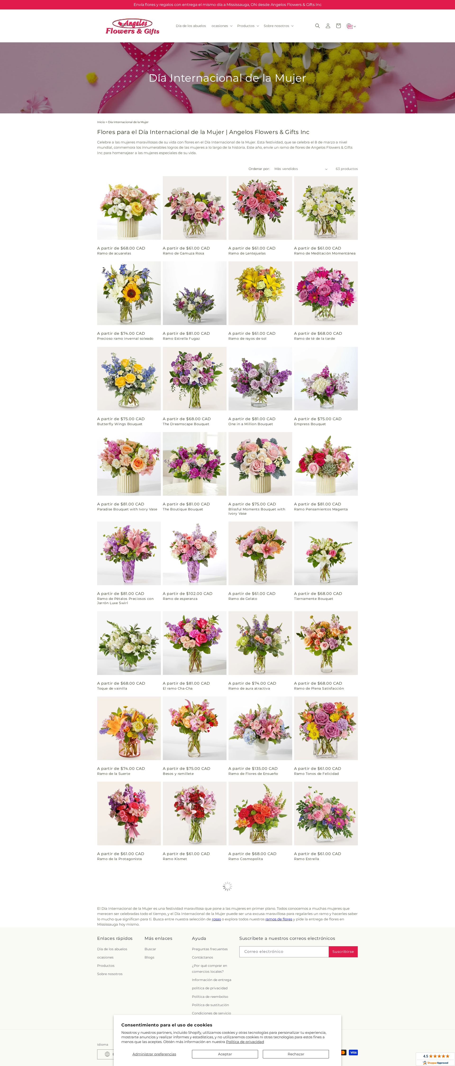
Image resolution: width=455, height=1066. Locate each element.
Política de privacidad (245, 1041)
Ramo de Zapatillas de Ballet (188, 944)
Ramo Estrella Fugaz (181, 338)
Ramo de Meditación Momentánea (324, 253)
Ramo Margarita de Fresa (120, 944)
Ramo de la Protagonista (119, 859)
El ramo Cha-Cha (178, 688)
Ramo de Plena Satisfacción (319, 688)
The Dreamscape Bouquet (186, 424)
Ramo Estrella (306, 859)
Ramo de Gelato (242, 599)
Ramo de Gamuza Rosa (183, 253)
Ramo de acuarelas (114, 253)
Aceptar (225, 1054)
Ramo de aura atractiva (249, 688)
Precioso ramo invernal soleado (125, 338)
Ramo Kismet (175, 859)
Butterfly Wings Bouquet (120, 424)
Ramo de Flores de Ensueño (253, 774)
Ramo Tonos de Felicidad (316, 774)
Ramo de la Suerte (113, 774)
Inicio (101, 122)
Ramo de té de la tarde (314, 338)
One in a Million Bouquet (250, 424)
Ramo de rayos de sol (247, 338)
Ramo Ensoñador (309, 944)
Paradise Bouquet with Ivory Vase (127, 509)
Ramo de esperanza (180, 599)
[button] (221, 26)
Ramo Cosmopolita (245, 859)
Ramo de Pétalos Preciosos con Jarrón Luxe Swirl (125, 601)
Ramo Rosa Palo (243, 944)
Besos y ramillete (178, 774)
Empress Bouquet (310, 424)
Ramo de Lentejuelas (247, 253)
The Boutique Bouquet (183, 509)
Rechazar (296, 1054)
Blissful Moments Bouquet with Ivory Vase (256, 511)
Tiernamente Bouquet (313, 599)
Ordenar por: (259, 169)
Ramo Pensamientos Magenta (321, 509)
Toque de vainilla (112, 688)
